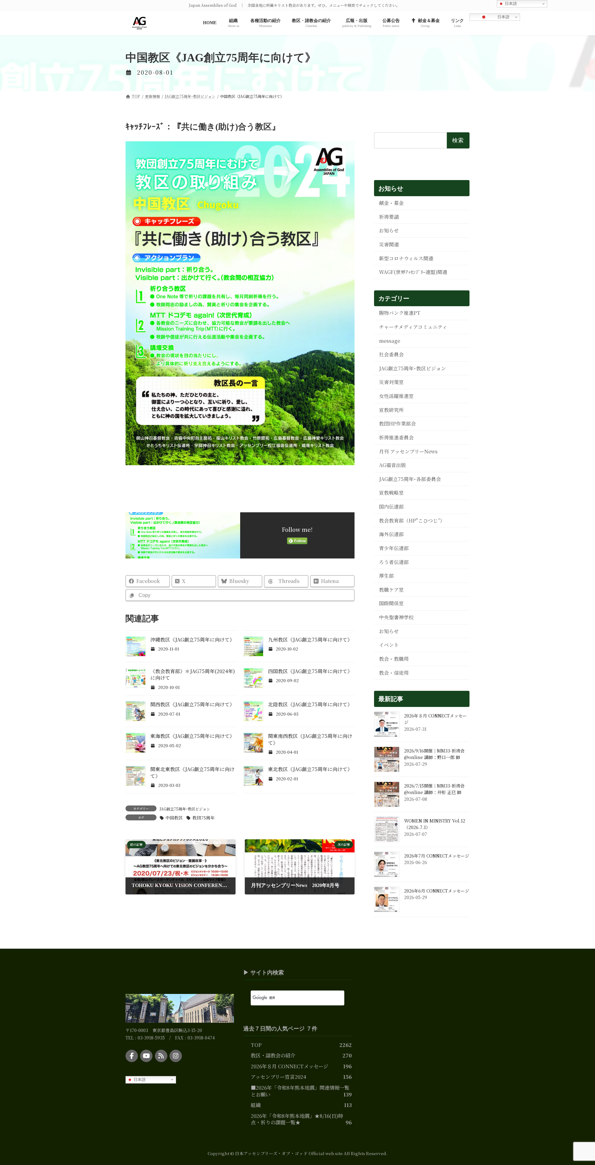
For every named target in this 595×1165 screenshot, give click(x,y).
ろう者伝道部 (394, 561)
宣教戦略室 (391, 492)
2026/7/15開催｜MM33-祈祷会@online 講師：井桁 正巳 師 (434, 789)
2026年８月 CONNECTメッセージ (289, 1066)
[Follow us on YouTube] (146, 1056)
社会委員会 (391, 354)
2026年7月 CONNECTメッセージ (436, 856)
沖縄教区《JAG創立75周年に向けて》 (192, 639)
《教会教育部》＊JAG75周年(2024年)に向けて (192, 675)
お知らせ (389, 230)
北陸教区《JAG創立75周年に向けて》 (310, 704)
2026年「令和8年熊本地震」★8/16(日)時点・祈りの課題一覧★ (297, 1119)
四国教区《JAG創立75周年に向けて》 (310, 671)
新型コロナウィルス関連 (406, 258)
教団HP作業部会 (397, 423)
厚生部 (386, 575)
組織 (256, 1105)
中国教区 (174, 817)
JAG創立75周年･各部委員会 (410, 479)
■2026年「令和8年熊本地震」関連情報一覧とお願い (300, 1091)
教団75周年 (203, 817)
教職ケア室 (391, 589)
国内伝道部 (391, 506)
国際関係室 (391, 603)
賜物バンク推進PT (399, 312)
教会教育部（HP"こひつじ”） (412, 520)
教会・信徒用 (394, 672)
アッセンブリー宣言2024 (278, 1076)
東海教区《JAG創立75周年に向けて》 (192, 735)
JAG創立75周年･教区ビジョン (185, 808)
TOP (256, 1044)
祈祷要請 (389, 216)
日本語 (502, 17)
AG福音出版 (392, 465)
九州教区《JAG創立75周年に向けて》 (310, 639)
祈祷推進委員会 (396, 437)
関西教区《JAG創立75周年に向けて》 (192, 704)
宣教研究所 (391, 409)
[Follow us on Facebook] (132, 1056)
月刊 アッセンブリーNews (408, 451)
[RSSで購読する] (161, 1056)
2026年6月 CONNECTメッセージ (436, 891)
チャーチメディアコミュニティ (413, 326)
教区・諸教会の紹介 (273, 1055)
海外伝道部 (391, 534)
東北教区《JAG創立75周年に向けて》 (310, 769)
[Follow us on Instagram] (176, 1056)
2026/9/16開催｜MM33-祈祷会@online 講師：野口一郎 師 (434, 754)
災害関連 (389, 244)
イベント (389, 644)
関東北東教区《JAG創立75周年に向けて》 (192, 772)
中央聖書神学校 (396, 617)
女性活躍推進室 (396, 395)
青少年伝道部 (394, 548)
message (389, 340)
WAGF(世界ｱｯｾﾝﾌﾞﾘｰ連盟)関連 (413, 272)
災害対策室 (391, 382)
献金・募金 (391, 202)
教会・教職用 (394, 658)
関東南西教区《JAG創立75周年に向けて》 (310, 739)
